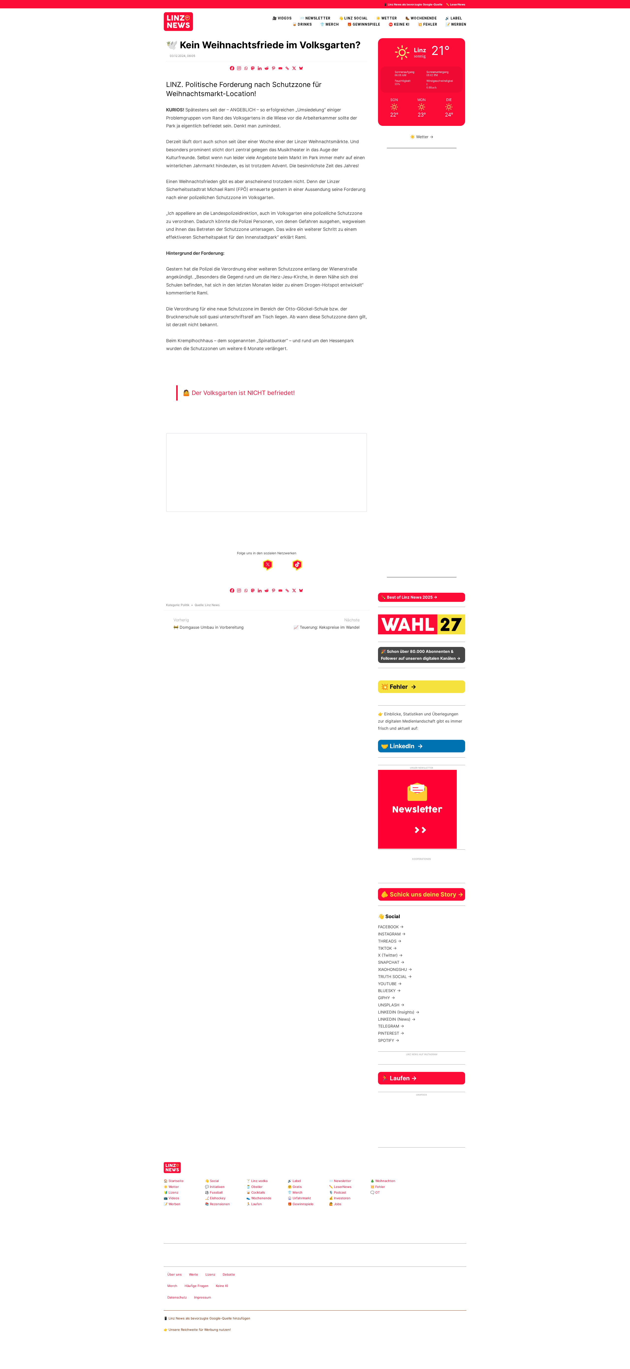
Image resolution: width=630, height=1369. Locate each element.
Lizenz (210, 1274)
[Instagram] (239, 68)
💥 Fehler (427, 24)
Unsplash (238, 1230)
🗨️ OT (375, 1192)
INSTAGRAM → (392, 933)
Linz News (212, 605)
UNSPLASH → (391, 1004)
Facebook (175, 1230)
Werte (193, 1274)
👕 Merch (329, 24)
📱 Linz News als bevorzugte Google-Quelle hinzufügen (207, 1318)
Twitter (206, 1230)
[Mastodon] (253, 68)
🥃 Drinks (302, 24)
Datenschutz (177, 1297)
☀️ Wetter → (421, 136)
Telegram (230, 1230)
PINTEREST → (391, 1033)
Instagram (167, 1230)
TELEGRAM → (391, 1026)
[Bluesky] (301, 68)
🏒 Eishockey (215, 1198)
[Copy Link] (287, 68)
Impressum (202, 1297)
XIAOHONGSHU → (395, 969)
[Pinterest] (273, 68)
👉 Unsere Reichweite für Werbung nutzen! (197, 1330)
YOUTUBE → (390, 983)
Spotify (253, 1230)
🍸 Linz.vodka (257, 1181)
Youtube (190, 1230)
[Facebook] (232, 68)
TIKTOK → (387, 948)
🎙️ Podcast (337, 1192)
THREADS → (389, 941)
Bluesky (245, 1230)
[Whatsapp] (246, 68)
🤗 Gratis (295, 1187)
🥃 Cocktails (255, 1192)
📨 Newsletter (315, 18)
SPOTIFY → (388, 1040)
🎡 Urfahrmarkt (299, 1198)
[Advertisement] (421, 367)
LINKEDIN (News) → (396, 1019)
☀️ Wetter (386, 18)
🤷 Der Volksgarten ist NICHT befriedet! (239, 392)
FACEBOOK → (391, 926)
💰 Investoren (339, 1198)
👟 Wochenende (258, 1198)
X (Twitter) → (390, 955)
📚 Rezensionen (217, 1204)
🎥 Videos (282, 18)
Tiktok (198, 1230)
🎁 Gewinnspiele (363, 24)
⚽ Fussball (213, 1192)
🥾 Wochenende (421, 18)
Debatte (229, 1274)
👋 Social (212, 1181)
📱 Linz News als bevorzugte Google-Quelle (413, 4)
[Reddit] (266, 68)
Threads (182, 1230)
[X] (294, 68)
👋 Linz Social (353, 18)
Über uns (174, 1274)
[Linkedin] (260, 68)
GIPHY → (386, 997)
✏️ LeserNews (455, 4)
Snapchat (214, 1230)
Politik (185, 605)
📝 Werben (172, 1204)
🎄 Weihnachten (382, 1181)
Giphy (222, 1230)
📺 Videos (171, 1198)
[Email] (280, 68)
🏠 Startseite (174, 1181)
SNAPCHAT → (391, 962)
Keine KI (222, 1286)
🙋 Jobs (335, 1204)
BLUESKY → (389, 990)
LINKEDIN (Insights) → (398, 1012)
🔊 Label (453, 18)
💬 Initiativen (215, 1187)
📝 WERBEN (456, 24)
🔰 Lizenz (171, 1192)
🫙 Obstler (254, 1187)
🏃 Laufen (254, 1204)
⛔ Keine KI (399, 24)
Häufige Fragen (196, 1286)
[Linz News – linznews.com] (178, 21)
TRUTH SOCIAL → (395, 976)
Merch (172, 1286)
